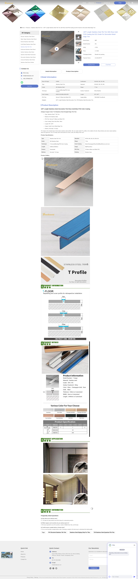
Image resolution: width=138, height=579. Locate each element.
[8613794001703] (56, 568)
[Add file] (110, 576)
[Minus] (134, 545)
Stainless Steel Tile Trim (36, 27)
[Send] (134, 576)
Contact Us (23, 559)
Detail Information (50, 71)
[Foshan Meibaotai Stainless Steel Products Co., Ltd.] (9, 3)
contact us (107, 3)
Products (28, 27)
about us (91, 3)
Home (84, 3)
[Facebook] (53, 568)
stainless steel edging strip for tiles (80, 532)
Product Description (72, 71)
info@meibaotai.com (28, 75)
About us (23, 554)
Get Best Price (91, 64)
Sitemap (36, 577)
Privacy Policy (30, 577)
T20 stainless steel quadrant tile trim (104, 532)
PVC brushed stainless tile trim (57, 532)
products (98, 3)
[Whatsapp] (22, 82)
